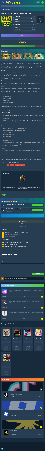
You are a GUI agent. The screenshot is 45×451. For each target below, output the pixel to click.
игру (14, 78)
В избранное (40, 23)
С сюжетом (22, 165)
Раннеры (12, 165)
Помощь (23, 223)
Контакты (25, 445)
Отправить (38, 273)
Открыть (33, 29)
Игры (11, 9)
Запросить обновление (22, 39)
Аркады (17, 165)
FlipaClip (5, 168)
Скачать (22, 35)
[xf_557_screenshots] (6, 56)
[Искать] (42, 6)
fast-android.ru (6, 9)
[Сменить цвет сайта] (34, 2)
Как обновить (22, 226)
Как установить (22, 221)
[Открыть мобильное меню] (42, 2)
